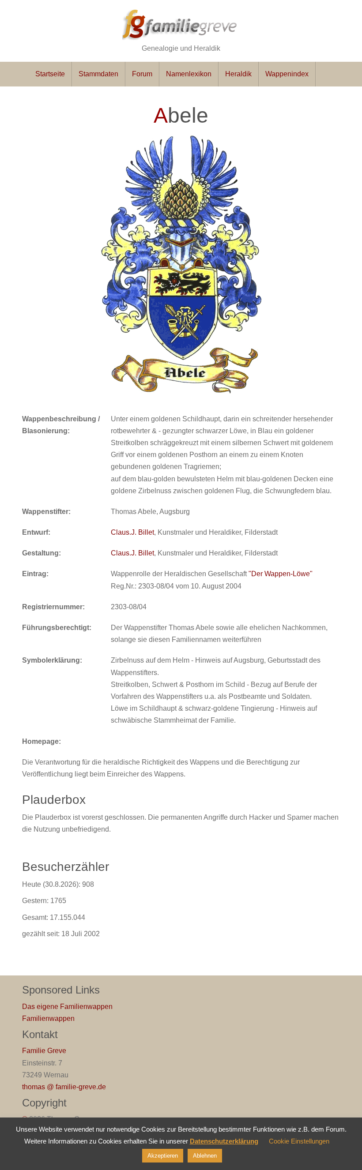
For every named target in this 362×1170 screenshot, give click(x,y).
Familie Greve (44, 1050)
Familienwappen (48, 1018)
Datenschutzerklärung (224, 1141)
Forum (142, 74)
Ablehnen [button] (205, 1155)
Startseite (50, 74)
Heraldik (238, 74)
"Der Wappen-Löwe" (281, 574)
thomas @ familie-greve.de (64, 1087)
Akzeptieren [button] (162, 1155)
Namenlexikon (188, 74)
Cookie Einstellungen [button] (299, 1141)
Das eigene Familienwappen (67, 1006)
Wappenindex (287, 74)
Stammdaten (98, 74)
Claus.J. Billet (132, 532)
